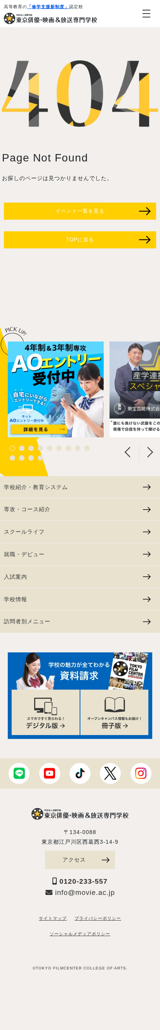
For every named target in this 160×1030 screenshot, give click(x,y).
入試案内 (15, 577)
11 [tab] (21, 458)
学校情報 (15, 599)
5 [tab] (49, 448)
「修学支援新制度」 (48, 6)
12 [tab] (31, 458)
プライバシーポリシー (98, 918)
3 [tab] (31, 448)
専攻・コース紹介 (27, 509)
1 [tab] (12, 448)
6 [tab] (59, 448)
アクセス (74, 860)
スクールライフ (24, 532)
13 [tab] (40, 458)
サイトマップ (53, 918)
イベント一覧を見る (80, 211)
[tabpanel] (56, 389)
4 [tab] (40, 448)
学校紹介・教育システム (36, 487)
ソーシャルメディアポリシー (80, 933)
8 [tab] (77, 448)
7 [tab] (68, 448)
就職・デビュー (24, 554)
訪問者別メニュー (27, 621)
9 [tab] (87, 448)
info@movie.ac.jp (84, 892)
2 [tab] (21, 448)
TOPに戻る (80, 240)
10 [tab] (12, 458)
